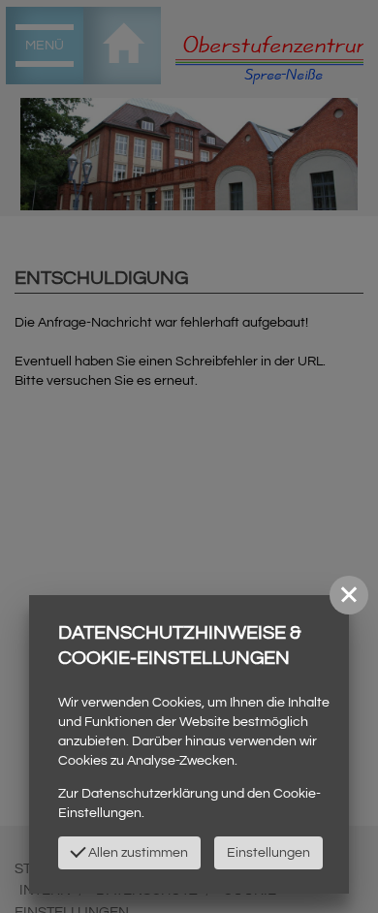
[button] (349, 595)
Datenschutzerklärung (149, 794)
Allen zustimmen (136, 853)
